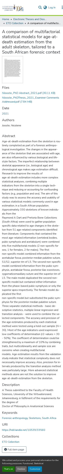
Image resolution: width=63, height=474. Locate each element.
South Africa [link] (49, 418)
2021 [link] (5, 113)
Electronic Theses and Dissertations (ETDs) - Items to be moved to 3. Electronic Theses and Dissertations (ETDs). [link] (30, 19)
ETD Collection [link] (14, 23)
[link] (31, 93)
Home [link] (5, 19)
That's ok (8, 468)
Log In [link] (51, 7)
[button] (18, 7)
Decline (21, 468)
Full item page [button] (15, 449)
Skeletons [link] (35, 418)
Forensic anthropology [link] (15, 418)
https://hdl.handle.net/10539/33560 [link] (23, 430)
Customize (35, 468)
